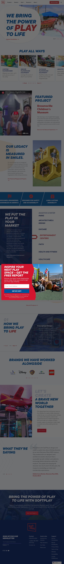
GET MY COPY (16, 291)
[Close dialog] (61, 266)
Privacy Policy (15, 296)
